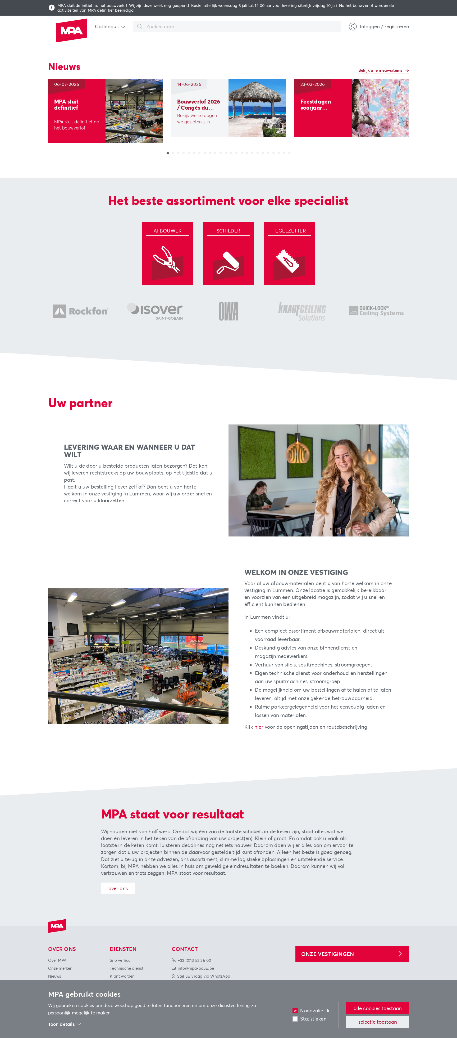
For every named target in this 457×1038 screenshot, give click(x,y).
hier (258, 726)
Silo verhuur (121, 960)
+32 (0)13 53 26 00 (194, 960)
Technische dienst (126, 968)
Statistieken (313, 1019)
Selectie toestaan (377, 1021)
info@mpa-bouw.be (196, 968)
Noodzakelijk (314, 1011)
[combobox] (237, 26)
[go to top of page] (444, 997)
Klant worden (122, 976)
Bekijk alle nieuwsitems (381, 70)
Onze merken (60, 968)
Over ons (118, 888)
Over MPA (57, 960)
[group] (105, 111)
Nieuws (54, 976)
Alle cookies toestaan (378, 1008)
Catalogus (106, 26)
